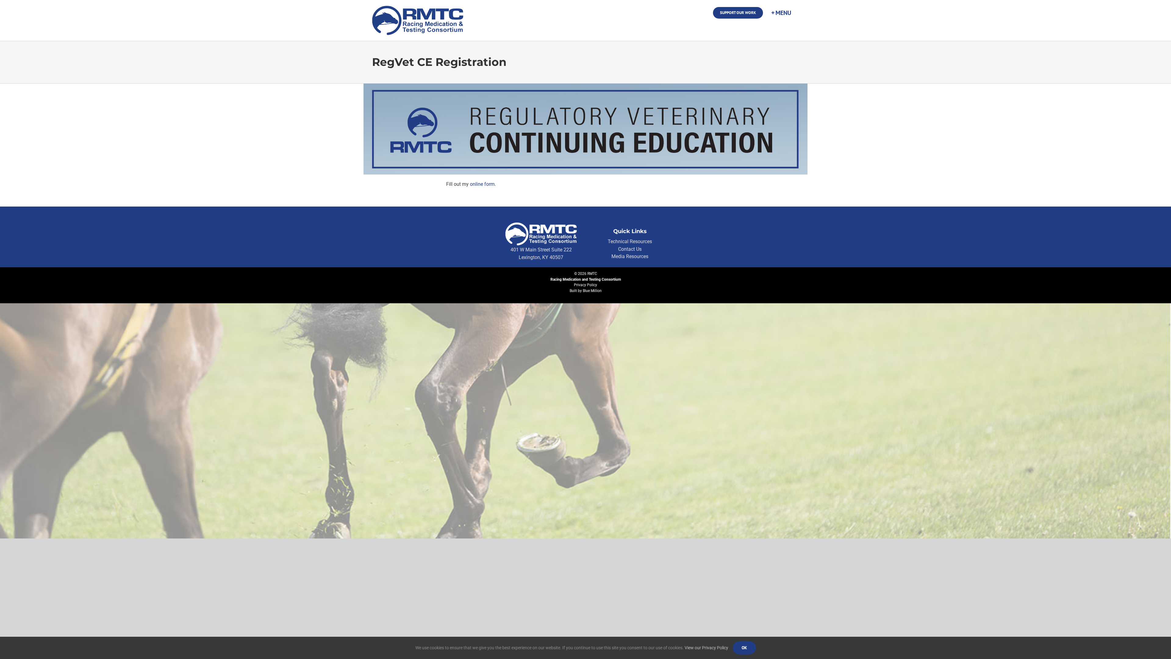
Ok (744, 647)
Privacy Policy (585, 285)
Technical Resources (630, 241)
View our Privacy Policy (706, 647)
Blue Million (592, 291)
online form (482, 184)
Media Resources (629, 256)
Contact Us (630, 249)
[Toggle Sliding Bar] (781, 13)
